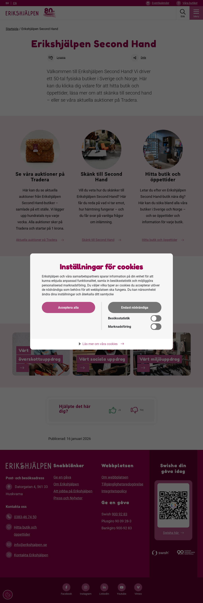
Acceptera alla (68, 307)
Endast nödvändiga (134, 307)
